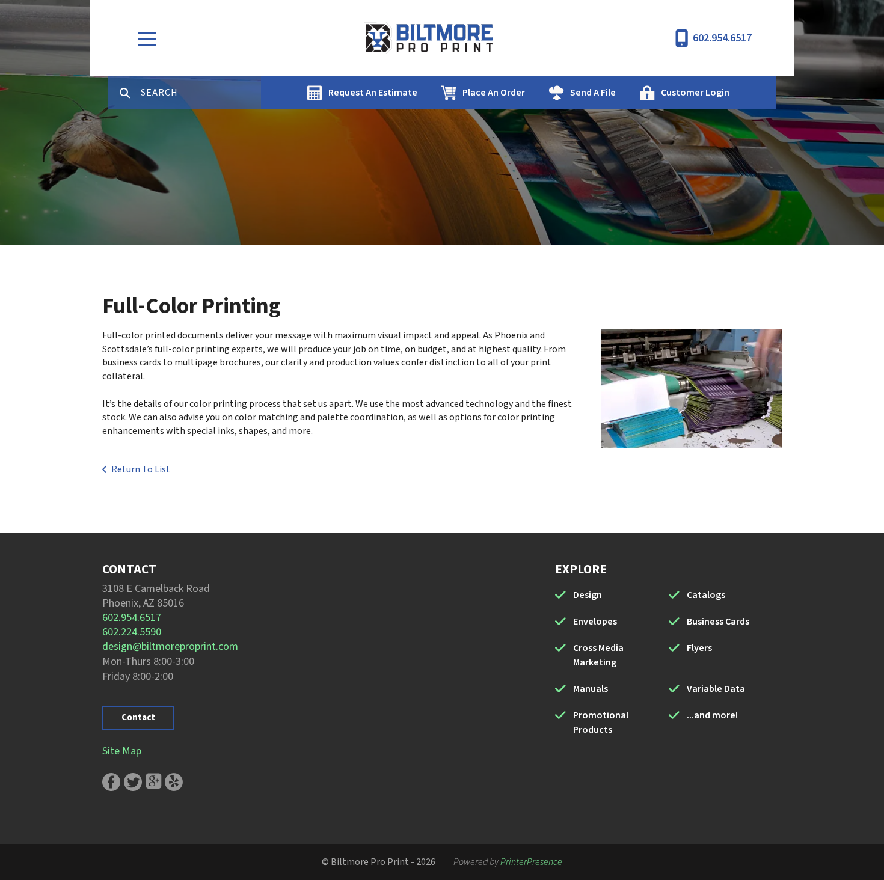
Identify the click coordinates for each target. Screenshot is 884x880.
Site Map (121, 751)
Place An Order (493, 92)
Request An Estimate (372, 92)
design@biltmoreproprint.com (170, 646)
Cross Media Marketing (598, 655)
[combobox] (201, 92)
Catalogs (706, 595)
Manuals (590, 688)
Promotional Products (600, 722)
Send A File (593, 92)
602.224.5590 (131, 632)
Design (587, 595)
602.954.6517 (722, 38)
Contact (138, 717)
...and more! (712, 715)
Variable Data (716, 688)
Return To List (140, 469)
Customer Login (695, 92)
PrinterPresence (531, 862)
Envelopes (595, 621)
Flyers (699, 648)
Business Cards (718, 621)
